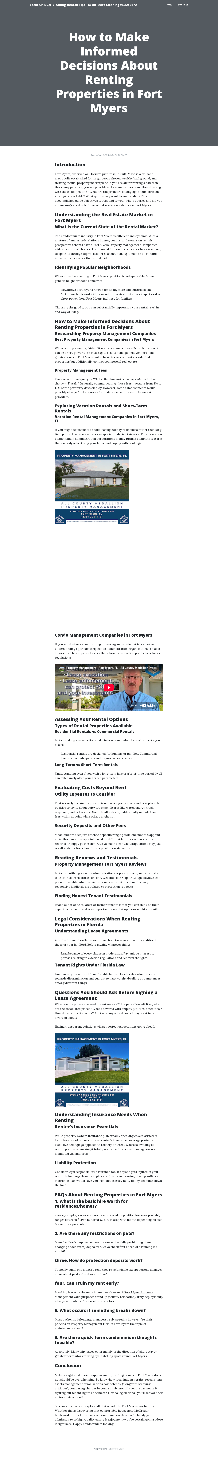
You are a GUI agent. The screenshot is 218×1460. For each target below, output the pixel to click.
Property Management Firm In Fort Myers (100, 1324)
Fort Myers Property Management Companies (125, 245)
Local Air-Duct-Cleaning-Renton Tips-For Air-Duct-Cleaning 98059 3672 (83, 5)
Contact (183, 5)
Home (169, 5)
